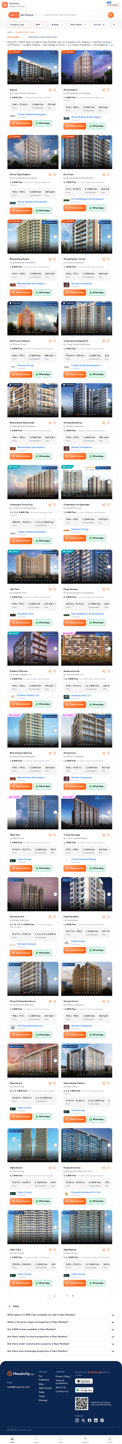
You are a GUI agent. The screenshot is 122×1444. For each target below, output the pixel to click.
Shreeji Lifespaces (81, 283)
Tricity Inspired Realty (83, 859)
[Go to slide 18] (55, 908)
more (111, 45)
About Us (61, 1387)
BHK (38, 24)
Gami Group (24, 859)
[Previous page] (10, 1296)
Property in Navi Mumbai (25, 32)
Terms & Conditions (62, 1382)
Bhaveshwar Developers (31, 283)
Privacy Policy (63, 1376)
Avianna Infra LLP (81, 695)
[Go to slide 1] (27, 81)
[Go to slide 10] (44, 496)
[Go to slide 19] (58, 908)
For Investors (44, 1378)
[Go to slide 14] (44, 908)
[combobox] (27, 15)
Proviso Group (26, 365)
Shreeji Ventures (27, 944)
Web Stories (45, 1388)
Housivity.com (94, 1372)
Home (9, 32)
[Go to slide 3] (32, 81)
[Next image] (55, 67)
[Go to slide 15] (47, 908)
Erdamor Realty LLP (28, 695)
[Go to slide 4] (35, 81)
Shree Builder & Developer (86, 117)
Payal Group (78, 941)
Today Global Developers (32, 114)
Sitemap (43, 1400)
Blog (41, 1384)
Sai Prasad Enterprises (30, 1026)
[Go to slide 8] (96, 81)
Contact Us (62, 1391)
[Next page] (112, 1296)
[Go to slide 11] (47, 496)
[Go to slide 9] (41, 496)
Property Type (17, 24)
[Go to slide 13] (49, 580)
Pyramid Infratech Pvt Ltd (85, 1192)
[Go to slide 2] (30, 81)
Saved (36, 1442)
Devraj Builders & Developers (87, 199)
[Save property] (54, 89)
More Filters (76, 24)
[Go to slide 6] (90, 81)
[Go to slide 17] (52, 908)
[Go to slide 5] (38, 81)
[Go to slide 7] (93, 81)
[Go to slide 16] (49, 908)
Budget (55, 24)
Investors (85, 1442)
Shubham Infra (26, 614)
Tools (42, 1396)
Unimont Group (80, 529)
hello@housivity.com (18, 1386)
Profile (109, 1442)
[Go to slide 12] (47, 580)
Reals (61, 1442)
